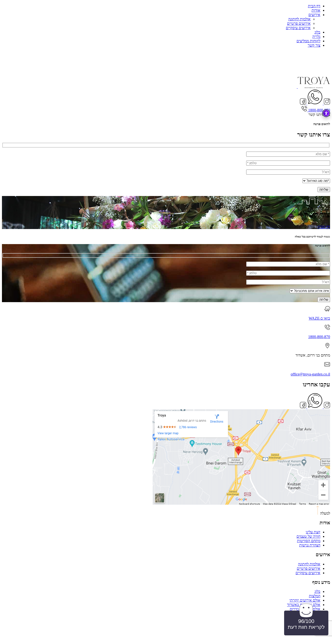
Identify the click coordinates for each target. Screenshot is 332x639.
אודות (316, 10)
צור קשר (314, 45)
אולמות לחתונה (299, 19)
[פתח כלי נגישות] (326, 113)
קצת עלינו (313, 532)
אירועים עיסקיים (298, 28)
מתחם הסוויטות (308, 541)
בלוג (317, 32)
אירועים (314, 15)
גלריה (316, 36)
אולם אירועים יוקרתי (304, 600)
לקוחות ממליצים (308, 41)
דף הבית (314, 6)
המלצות (314, 596)
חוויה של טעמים (308, 536)
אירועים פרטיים (299, 23)
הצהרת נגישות (309, 545)
